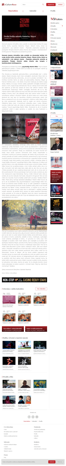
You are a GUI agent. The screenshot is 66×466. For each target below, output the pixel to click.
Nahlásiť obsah (7, 449)
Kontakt (6, 434)
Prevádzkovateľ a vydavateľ (10, 431)
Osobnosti (53, 50)
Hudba (52, 32)
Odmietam (59, 462)
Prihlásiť (60, 4)
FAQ (5, 457)
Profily (52, 11)
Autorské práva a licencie (40, 449)
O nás (5, 429)
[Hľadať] (43, 4)
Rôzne (52, 41)
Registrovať (51, 4)
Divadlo (53, 26)
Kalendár (33, 11)
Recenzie (53, 47)
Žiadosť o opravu (8, 451)
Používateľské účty (38, 431)
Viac (57, 116)
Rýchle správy (54, 23)
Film (52, 35)
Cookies (6, 446)
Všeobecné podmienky (39, 429)
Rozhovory (53, 44)
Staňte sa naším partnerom (10, 436)
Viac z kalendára (41, 289)
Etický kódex (37, 446)
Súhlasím (52, 462)
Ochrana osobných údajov (10, 444)
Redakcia (36, 444)
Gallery (36, 438)
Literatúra (53, 29)
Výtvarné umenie (55, 38)
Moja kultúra (13, 11)
